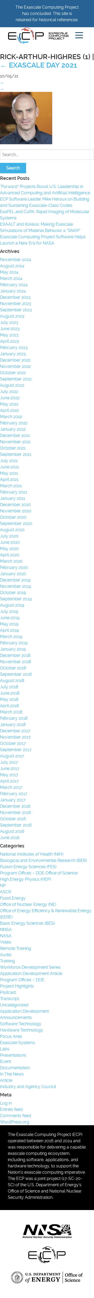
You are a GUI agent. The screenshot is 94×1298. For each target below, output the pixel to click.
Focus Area (11, 1036)
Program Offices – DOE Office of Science (39, 872)
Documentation (15, 1067)
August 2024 (12, 265)
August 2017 (12, 755)
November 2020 (15, 510)
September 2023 (16, 309)
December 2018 (15, 655)
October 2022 (13, 372)
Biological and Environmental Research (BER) (43, 860)
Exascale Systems (17, 1042)
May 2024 (9, 272)
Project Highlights (17, 986)
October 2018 (13, 667)
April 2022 (9, 410)
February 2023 (14, 347)
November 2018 (15, 661)
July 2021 (9, 460)
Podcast (8, 992)
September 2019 (16, 598)
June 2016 (10, 837)
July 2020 (9, 536)
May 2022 (9, 404)
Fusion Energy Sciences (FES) (28, 866)
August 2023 (12, 316)
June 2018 (9, 693)
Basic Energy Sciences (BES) (27, 923)
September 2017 (16, 749)
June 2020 (10, 542)
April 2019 (9, 630)
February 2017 (13, 793)
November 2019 (15, 586)
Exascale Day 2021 (38, 65)
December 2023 (15, 297)
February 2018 (13, 718)
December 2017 (15, 730)
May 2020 (9, 548)
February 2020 (14, 567)
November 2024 (15, 259)
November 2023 (15, 303)
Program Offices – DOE (22, 979)
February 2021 (13, 492)
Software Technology (20, 1023)
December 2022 (15, 360)
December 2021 (15, 435)
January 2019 (13, 649)
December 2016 (15, 806)
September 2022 (16, 378)
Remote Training (15, 948)
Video (5, 942)
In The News (12, 1074)
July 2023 (9, 322)
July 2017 (9, 762)
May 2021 (9, 473)
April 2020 (9, 554)
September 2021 (15, 454)
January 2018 (13, 724)
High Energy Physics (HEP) (25, 879)
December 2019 (15, 580)
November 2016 (15, 812)
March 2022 (11, 416)
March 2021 (11, 485)
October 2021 (13, 448)
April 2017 (9, 781)
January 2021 (12, 498)
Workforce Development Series (30, 967)
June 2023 (10, 328)
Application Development (24, 1011)
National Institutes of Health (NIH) (31, 854)
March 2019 (11, 636)
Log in (6, 1103)
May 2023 (9, 334)
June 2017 (9, 768)
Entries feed (11, 1109)
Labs (4, 1048)
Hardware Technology (21, 1030)
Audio (5, 954)
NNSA (6, 929)
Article (6, 1080)
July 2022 (9, 391)
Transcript (9, 998)
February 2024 (14, 284)
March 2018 (11, 711)
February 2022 (13, 422)
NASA (5, 935)
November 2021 (15, 441)
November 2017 (15, 737)
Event (5, 1061)
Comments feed (15, 1115)
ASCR (5, 891)
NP (3, 885)
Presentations (13, 1055)
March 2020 (11, 561)
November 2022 (15, 366)
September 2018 (16, 674)
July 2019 (9, 611)
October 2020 (13, 517)
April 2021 (9, 479)
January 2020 (13, 573)
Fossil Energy (13, 898)
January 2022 (13, 429)
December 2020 (15, 504)
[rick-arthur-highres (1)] (26, 142)
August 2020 (12, 529)
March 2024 (11, 278)
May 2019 (9, 624)
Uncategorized (14, 1004)
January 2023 (13, 353)
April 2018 (9, 705)
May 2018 (9, 699)
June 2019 (9, 617)
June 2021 (9, 466)
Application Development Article (31, 973)
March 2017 (11, 787)
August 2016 (12, 831)
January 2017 (13, 799)
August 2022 (12, 385)
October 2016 (13, 818)
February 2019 (13, 642)
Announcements (16, 1017)
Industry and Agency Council (28, 1086)
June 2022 (9, 397)
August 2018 (12, 680)
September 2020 (16, 523)
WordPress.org (14, 1121)
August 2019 (12, 605)
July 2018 (9, 686)
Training (7, 960)
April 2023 (9, 341)
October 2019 (13, 592)
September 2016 (16, 825)
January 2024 (13, 291)
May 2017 (9, 774)
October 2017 (13, 743)
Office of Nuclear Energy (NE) (28, 904)
